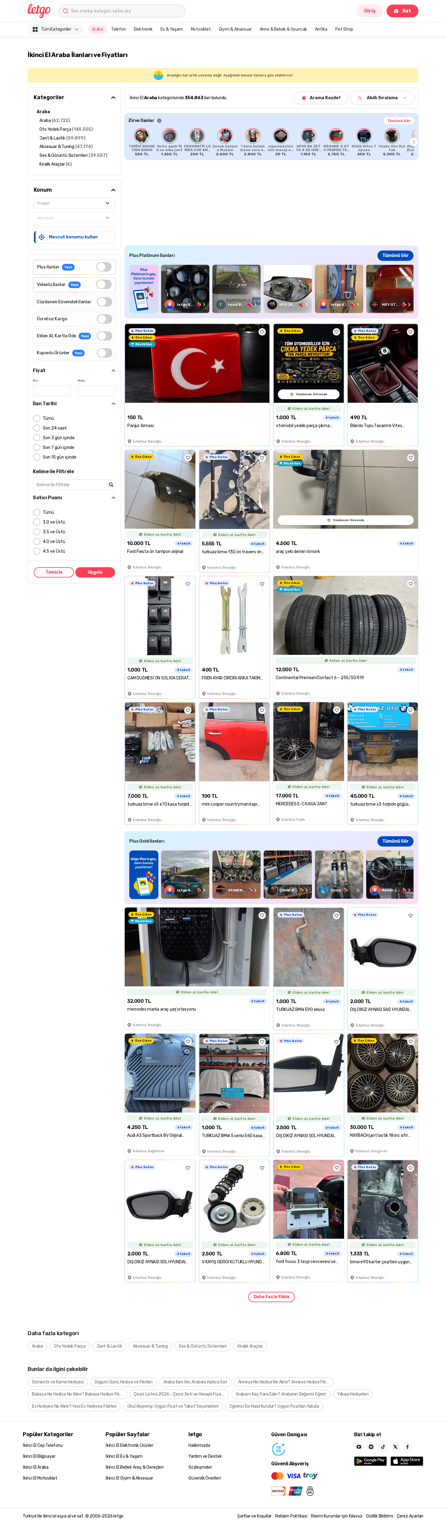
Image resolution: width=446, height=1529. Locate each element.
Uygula (95, 572)
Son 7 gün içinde (58, 447)
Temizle (54, 572)
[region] (271, 142)
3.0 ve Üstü (54, 522)
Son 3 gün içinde (59, 437)
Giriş (370, 11)
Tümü (48, 418)
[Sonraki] (414, 142)
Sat (406, 11)
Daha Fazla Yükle (271, 1296)
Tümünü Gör (399, 121)
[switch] (104, 266)
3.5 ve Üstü (54, 531)
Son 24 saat (55, 428)
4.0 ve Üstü (54, 541)
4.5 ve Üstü (54, 551)
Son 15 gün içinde (59, 457)
